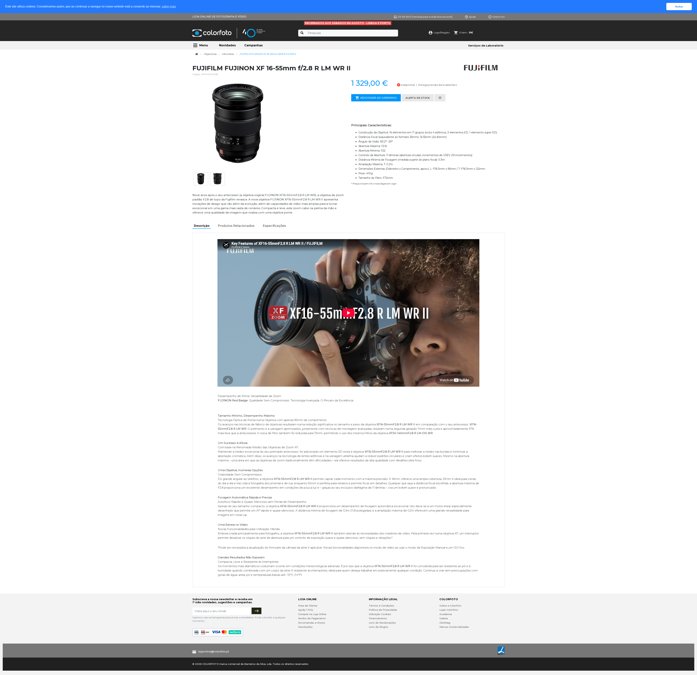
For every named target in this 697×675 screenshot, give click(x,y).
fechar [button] (679, 6)
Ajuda (472, 16)
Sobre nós (498, 16)
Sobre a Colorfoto (450, 605)
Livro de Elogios (378, 626)
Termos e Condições (381, 605)
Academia (445, 614)
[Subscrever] (256, 611)
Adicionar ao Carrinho (378, 97)
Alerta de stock (417, 97)
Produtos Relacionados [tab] (236, 225)
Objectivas (210, 54)
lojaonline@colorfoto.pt (213, 651)
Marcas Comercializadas (454, 626)
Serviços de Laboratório (486, 45)
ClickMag (444, 622)
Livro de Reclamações (382, 622)
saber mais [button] (169, 6)
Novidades (227, 45)
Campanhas (253, 45)
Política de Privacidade (383, 609)
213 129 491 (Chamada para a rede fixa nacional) (425, 16)
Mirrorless (228, 54)
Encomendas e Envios (311, 622)
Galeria (443, 618)
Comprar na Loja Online (312, 614)
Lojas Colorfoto (448, 609)
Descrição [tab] (201, 225)
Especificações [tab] (274, 225)
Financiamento (378, 618)
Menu (203, 45)
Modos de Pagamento (312, 618)
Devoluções (305, 626)
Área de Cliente (307, 605)
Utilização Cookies (380, 614)
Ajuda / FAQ (305, 609)
